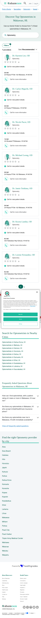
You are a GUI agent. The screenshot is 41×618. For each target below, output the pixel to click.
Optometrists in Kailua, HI (11, 354)
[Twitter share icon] (34, 608)
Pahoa (4, 526)
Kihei (4, 505)
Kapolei (5, 496)
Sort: (26, 49)
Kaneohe (5, 488)
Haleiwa (5, 455)
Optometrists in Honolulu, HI (12, 351)
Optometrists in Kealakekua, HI (13, 363)
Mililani (4, 521)
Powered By (16, 566)
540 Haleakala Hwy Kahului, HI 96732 (16, 241)
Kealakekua (6, 501)
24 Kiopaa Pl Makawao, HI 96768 (15, 108)
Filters (7, 45)
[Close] (37, 292)
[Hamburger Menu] (5, 3)
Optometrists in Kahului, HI (12, 348)
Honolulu (5, 463)
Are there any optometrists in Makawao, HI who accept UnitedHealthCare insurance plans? (18, 409)
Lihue (4, 513)
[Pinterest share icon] (37, 608)
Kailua (4, 476)
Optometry (26, 9)
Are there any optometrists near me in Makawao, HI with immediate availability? (17, 418)
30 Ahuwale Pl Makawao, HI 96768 (16, 141)
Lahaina (5, 509)
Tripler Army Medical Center (12, 538)
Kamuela (5, 484)
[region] (20, 309)
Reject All (20, 314)
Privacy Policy (32, 306)
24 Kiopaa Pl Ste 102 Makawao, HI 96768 (18, 75)
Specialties (17, 9)
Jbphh (4, 467)
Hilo (3, 459)
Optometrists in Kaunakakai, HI (13, 369)
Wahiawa (5, 542)
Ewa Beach (6, 451)
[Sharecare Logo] (14, 3)
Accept (20, 319)
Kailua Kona (6, 480)
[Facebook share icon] (24, 608)
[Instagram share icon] (27, 608)
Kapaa (4, 492)
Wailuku (5, 550)
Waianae (5, 546)
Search (25, 3)
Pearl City (5, 530)
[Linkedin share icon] (30, 608)
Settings (20, 323)
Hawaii (35, 9)
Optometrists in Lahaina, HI (12, 366)
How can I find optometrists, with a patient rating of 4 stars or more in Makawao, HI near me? (18, 398)
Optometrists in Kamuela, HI (12, 357)
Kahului (5, 471)
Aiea (4, 447)
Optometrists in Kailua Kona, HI (13, 342)
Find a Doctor (6, 9)
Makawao (5, 517)
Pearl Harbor (7, 534)
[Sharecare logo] (20, 606)
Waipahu (5, 555)
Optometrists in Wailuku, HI (12, 345)
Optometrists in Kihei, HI (11, 360)
